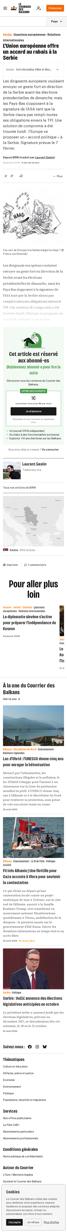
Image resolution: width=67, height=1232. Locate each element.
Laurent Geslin (44, 157)
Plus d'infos (51, 1222)
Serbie (7, 34)
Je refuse (33, 1222)
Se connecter (50, 449)
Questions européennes (30, 34)
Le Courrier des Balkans (25, 8)
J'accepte (14, 1222)
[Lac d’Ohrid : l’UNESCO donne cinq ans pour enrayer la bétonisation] (33, 725)
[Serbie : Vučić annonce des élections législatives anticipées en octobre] (33, 968)
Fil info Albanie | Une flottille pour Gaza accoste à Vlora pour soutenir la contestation (31, 876)
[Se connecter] (39, 8)
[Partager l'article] (21, 176)
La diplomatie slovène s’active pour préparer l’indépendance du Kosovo (29, 622)
